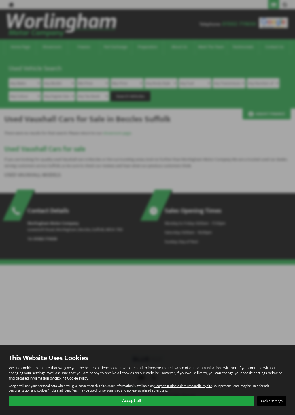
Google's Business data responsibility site (183, 386)
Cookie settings (272, 401)
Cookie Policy (77, 378)
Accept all (131, 401)
